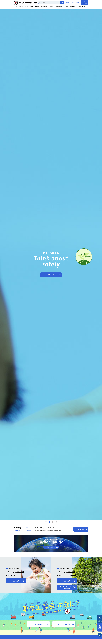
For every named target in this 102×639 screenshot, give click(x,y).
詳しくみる (51, 275)
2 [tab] (49, 522)
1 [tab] (46, 522)
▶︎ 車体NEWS (72, 2)
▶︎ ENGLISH (77, 2)
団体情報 (18, 6)
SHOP (99, 628)
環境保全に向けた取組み (56, 6)
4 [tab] (56, 522)
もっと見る (80, 529)
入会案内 (66, 6)
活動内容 (38, 624)
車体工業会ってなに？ (75, 6)
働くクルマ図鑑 (64, 624)
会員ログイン (100, 620)
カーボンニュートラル (27, 6)
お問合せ (84, 3)
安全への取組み (45, 6)
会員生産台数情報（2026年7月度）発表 (51, 530)
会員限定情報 (51, 547)
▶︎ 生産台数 (67, 2)
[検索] (62, 2)
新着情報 (37, 6)
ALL (85, 6)
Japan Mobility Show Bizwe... (49, 527)
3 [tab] (52, 522)
